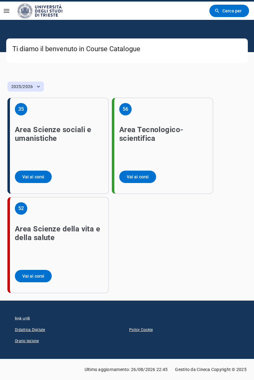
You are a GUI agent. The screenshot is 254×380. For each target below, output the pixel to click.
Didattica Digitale (30, 330)
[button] (25, 87)
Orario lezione (27, 341)
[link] (39, 10)
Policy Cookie (141, 330)
